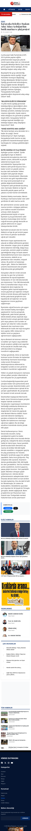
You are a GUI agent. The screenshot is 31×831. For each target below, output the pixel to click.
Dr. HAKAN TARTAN (14, 632)
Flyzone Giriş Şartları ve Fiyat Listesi (15, 661)
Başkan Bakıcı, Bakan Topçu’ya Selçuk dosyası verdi (15, 655)
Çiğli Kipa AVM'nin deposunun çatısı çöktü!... (15, 673)
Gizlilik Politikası (5, 802)
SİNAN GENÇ (12, 625)
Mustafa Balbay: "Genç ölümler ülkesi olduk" (16, 648)
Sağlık (2, 781)
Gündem (11, 9)
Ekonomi (3, 776)
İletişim (3, 795)
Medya (3, 778)
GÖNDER (25, 818)
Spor (20, 9)
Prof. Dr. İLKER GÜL (14, 618)
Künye (2, 800)
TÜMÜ (28, 608)
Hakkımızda (4, 793)
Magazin (3, 783)
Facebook (7, 508)
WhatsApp (8, 511)
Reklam (3, 798)
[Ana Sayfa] (15, 3)
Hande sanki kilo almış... (13, 667)
